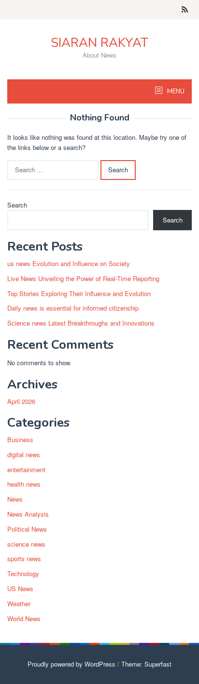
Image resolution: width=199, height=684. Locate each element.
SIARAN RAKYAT (99, 42)
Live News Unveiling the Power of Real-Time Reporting (83, 278)
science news (26, 544)
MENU (175, 91)
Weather (18, 603)
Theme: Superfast (146, 664)
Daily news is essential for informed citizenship (73, 307)
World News (24, 618)
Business (20, 439)
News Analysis (28, 514)
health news (24, 484)
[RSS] (185, 9)
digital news (23, 454)
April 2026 (21, 401)
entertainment (26, 469)
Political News (27, 529)
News (15, 499)
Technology (23, 573)
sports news (24, 558)
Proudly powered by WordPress (71, 664)
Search (17, 204)
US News (20, 588)
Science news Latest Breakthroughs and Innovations (81, 322)
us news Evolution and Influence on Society (68, 263)
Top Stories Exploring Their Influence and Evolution (79, 293)
